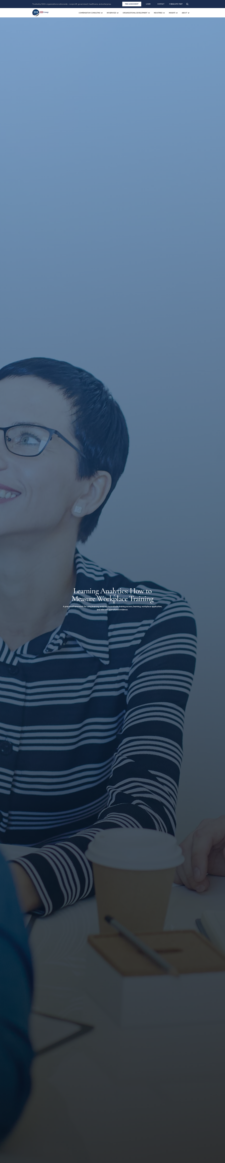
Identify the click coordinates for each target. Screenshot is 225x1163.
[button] (91, 15)
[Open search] (187, 4)
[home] (40, 12)
